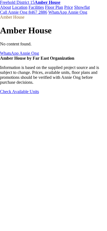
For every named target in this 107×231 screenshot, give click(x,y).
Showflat (82, 7)
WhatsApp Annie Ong (67, 12)
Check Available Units (19, 91)
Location (19, 7)
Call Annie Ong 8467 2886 (23, 12)
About (5, 7)
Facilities (36, 7)
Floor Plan (54, 7)
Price (68, 7)
